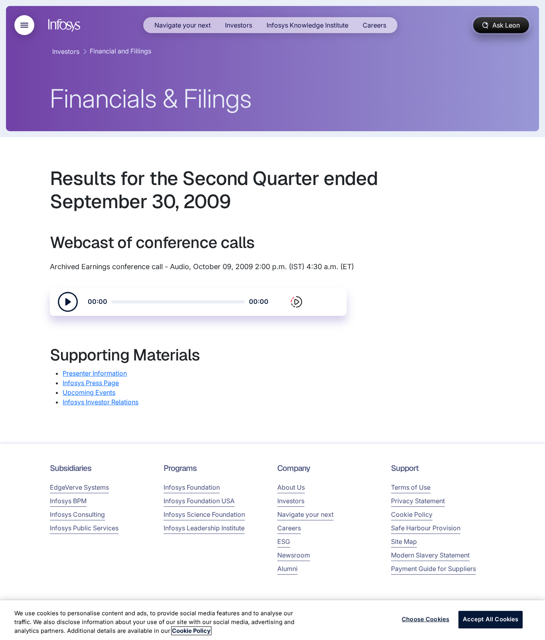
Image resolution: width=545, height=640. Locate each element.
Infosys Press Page (91, 383)
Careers (374, 25)
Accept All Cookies (491, 619)
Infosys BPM (68, 501)
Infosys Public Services (84, 528)
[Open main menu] (24, 25)
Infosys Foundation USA (199, 501)
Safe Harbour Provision (425, 528)
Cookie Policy (411, 514)
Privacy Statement (418, 501)
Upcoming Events (89, 392)
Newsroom (293, 555)
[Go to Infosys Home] (65, 25)
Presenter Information (95, 373)
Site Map (404, 541)
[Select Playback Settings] (296, 302)
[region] (272, 620)
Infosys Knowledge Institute (307, 25)
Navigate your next (182, 25)
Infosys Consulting (77, 514)
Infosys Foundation (192, 487)
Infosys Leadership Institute (204, 528)
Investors (238, 25)
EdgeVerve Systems (79, 487)
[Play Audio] (68, 302)
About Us (291, 487)
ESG (283, 541)
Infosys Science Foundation (204, 514)
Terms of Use (410, 487)
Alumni (287, 569)
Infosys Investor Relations (100, 402)
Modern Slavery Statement (430, 555)
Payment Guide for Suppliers (433, 569)
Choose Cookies (425, 619)
